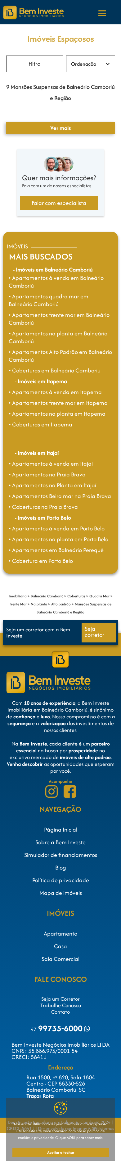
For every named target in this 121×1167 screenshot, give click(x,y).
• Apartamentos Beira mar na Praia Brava (60, 496)
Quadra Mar (99, 596)
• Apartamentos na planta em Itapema (57, 413)
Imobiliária (18, 596)
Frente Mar (18, 604)
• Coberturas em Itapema (40, 424)
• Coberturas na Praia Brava (43, 507)
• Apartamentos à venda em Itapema (55, 392)
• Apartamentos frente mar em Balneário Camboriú (59, 319)
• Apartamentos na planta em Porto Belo (58, 539)
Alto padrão (61, 604)
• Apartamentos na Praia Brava (47, 474)
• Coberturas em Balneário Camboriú (55, 370)
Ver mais (60, 128)
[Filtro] (34, 64)
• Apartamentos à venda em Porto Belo (57, 528)
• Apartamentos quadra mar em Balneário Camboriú (48, 300)
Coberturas (76, 596)
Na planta (39, 604)
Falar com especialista (59, 203)
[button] (102, 13)
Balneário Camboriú (47, 596)
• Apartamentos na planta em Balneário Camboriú (58, 337)
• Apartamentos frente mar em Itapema (58, 403)
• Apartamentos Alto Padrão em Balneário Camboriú (60, 356)
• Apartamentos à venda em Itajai (51, 463)
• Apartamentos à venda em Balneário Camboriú (56, 282)
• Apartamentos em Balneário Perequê (56, 550)
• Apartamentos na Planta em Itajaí (52, 485)
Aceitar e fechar (60, 1152)
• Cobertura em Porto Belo (41, 561)
